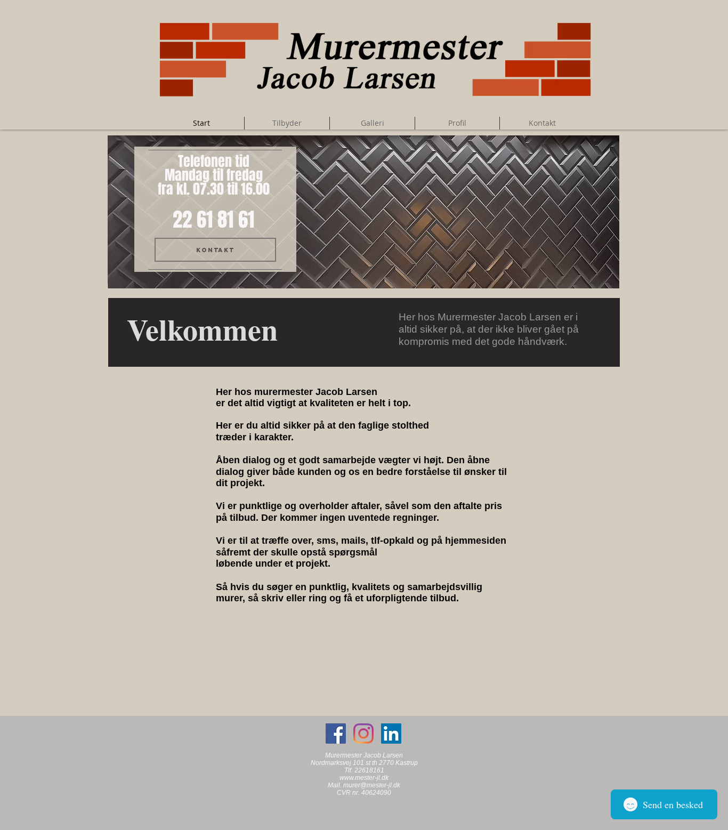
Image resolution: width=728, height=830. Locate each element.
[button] (363, 211)
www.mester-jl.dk (364, 777)
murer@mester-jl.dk (371, 785)
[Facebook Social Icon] (336, 733)
